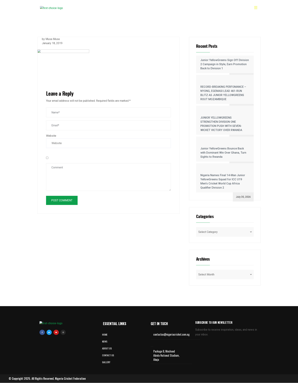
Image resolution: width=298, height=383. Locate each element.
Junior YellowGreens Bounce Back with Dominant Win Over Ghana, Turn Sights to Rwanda (223, 152)
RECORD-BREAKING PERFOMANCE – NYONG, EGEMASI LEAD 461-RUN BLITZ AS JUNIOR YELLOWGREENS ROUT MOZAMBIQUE (223, 93)
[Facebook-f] (42, 332)
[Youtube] (56, 332)
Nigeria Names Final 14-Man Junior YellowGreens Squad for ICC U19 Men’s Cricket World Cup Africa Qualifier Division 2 (222, 181)
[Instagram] (63, 332)
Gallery (156, 8)
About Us (127, 8)
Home (113, 8)
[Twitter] (49, 332)
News (142, 8)
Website (51, 135)
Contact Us (173, 8)
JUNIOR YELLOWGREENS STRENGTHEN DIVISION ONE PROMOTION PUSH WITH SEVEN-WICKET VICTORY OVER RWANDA (221, 124)
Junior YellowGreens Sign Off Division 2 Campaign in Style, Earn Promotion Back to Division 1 (224, 64)
